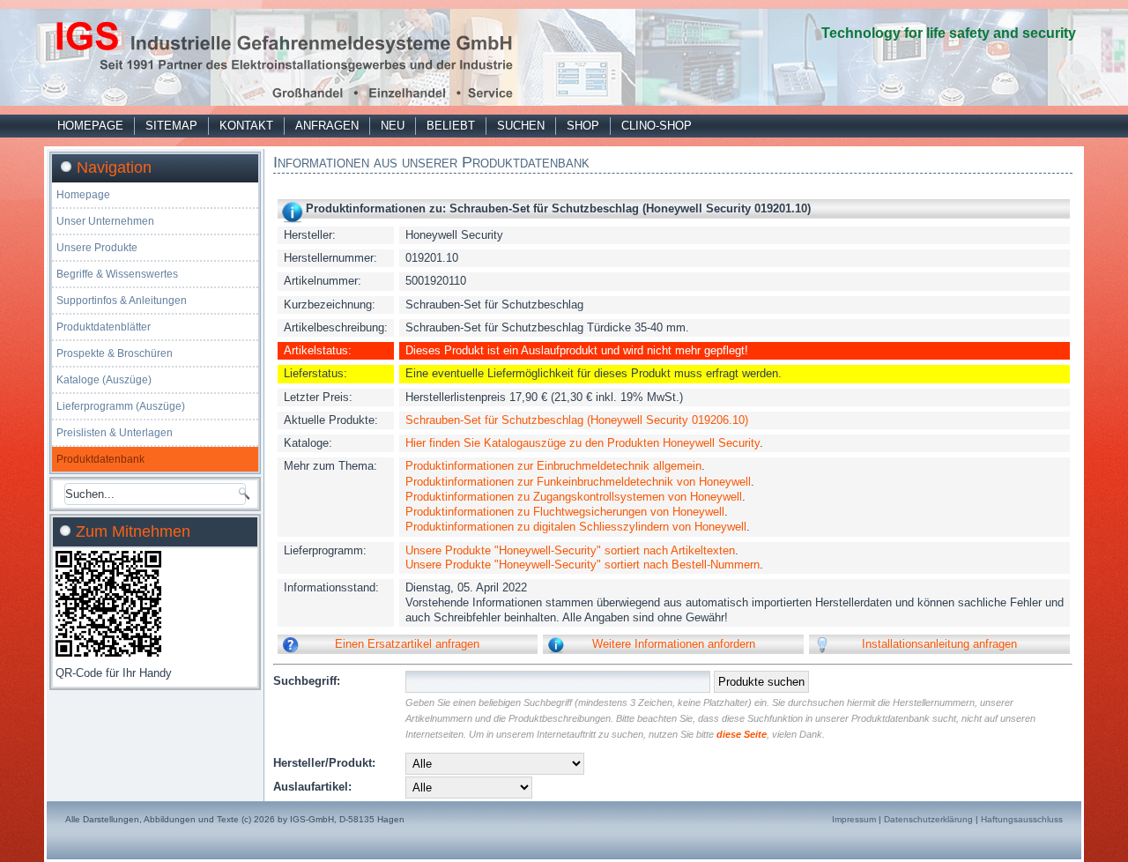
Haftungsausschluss (1022, 819)
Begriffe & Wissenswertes (117, 274)
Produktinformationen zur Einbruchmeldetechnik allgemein (553, 465)
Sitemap (171, 125)
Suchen (521, 125)
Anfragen (327, 125)
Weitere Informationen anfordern (673, 643)
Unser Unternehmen (105, 221)
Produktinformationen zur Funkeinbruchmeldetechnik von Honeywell (578, 481)
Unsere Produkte (96, 248)
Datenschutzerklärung (928, 819)
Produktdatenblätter (103, 327)
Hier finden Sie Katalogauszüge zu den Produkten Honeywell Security (582, 443)
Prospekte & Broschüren (114, 353)
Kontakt (246, 125)
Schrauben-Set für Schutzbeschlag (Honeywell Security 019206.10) (576, 420)
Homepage (90, 125)
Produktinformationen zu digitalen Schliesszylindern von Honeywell (575, 526)
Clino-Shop (656, 125)
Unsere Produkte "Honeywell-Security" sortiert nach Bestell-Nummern (582, 564)
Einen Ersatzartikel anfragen (407, 643)
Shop (583, 125)
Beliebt (451, 125)
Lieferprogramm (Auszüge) (120, 406)
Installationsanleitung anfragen (939, 643)
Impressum (854, 819)
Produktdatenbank (100, 459)
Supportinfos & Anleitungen (121, 300)
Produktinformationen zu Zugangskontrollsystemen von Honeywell (573, 496)
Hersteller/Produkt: (324, 762)
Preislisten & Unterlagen (114, 433)
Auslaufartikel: (312, 786)
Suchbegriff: (306, 680)
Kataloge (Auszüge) (104, 380)
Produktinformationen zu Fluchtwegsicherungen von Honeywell (564, 511)
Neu (392, 125)
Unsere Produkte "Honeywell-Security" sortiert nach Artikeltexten (570, 550)
